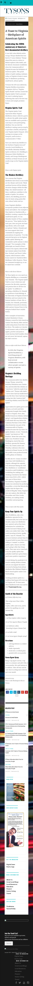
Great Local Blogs (12, 882)
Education (9, 886)
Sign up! (8, 943)
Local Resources (11, 884)
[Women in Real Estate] (12, 712)
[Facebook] (16, 983)
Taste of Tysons (9, 731)
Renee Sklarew (19, 24)
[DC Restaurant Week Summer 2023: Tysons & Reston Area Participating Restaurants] (16, 726)
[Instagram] (28, 983)
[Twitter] (20, 983)
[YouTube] (24, 983)
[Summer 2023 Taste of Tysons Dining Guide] (16, 744)
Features (7, 715)
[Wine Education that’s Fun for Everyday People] (16, 760)
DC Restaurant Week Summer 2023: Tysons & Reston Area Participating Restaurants (15, 735)
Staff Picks (8, 764)
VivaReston (10, 906)
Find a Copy (10, 867)
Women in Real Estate (11, 717)
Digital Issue (10, 864)
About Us (9, 880)
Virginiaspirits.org (14, 587)
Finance (9, 889)
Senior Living (11, 891)
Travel (8, 893)
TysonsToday (10, 909)
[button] (5, 2)
